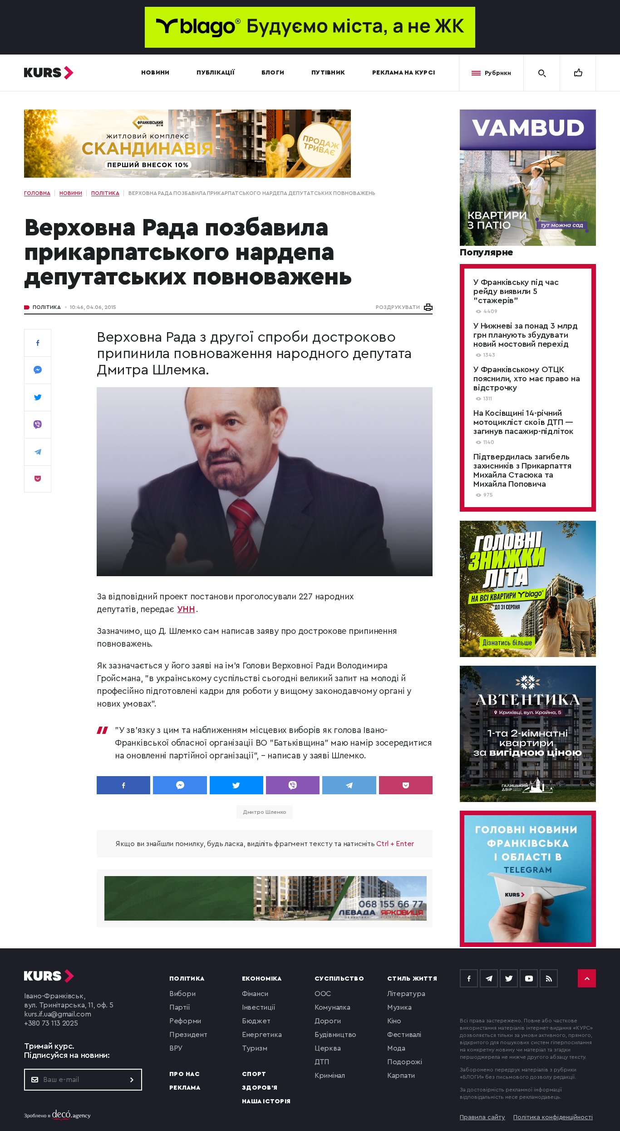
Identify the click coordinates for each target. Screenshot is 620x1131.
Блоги (272, 73)
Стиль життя (412, 979)
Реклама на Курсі (403, 73)
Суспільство (339, 979)
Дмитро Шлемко (265, 812)
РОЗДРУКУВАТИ (398, 307)
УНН (186, 609)
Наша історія (266, 1101)
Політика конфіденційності (553, 1117)
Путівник (328, 73)
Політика (47, 307)
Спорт (254, 1074)
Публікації (215, 73)
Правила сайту (482, 1117)
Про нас (184, 1074)
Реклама (184, 1088)
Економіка (261, 979)
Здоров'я (259, 1088)
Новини (155, 73)
